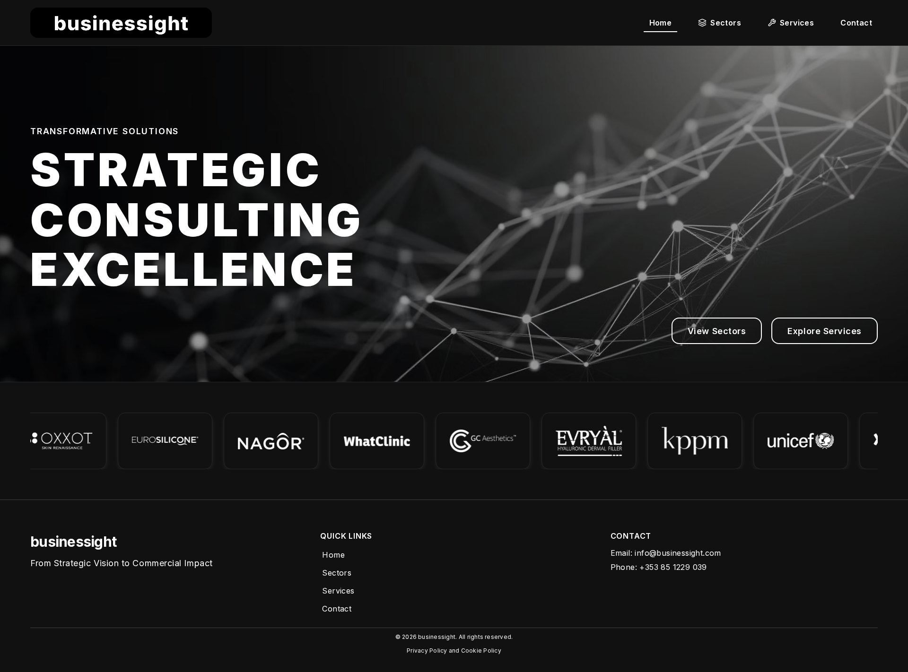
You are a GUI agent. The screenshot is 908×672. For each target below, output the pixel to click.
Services (338, 590)
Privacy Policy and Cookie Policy (454, 650)
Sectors (336, 572)
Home (333, 555)
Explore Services (824, 331)
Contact (336, 608)
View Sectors (717, 331)
